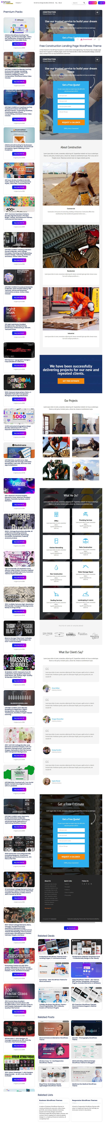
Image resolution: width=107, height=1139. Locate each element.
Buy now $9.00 (19, 333)
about (60, 3)
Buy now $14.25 (19, 119)
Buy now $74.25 (19, 542)
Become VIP (92, 3)
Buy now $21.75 (19, 154)
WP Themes (62, 940)
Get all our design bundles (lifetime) (44, 3)
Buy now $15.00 (19, 939)
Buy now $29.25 (19, 44)
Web (67, 940)
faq (56, 3)
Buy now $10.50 (19, 187)
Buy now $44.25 (19, 681)
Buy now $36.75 (19, 82)
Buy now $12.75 (19, 469)
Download (87, 39)
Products (18, 3)
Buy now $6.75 (19, 504)
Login (101, 3)
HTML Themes (65, 963)
